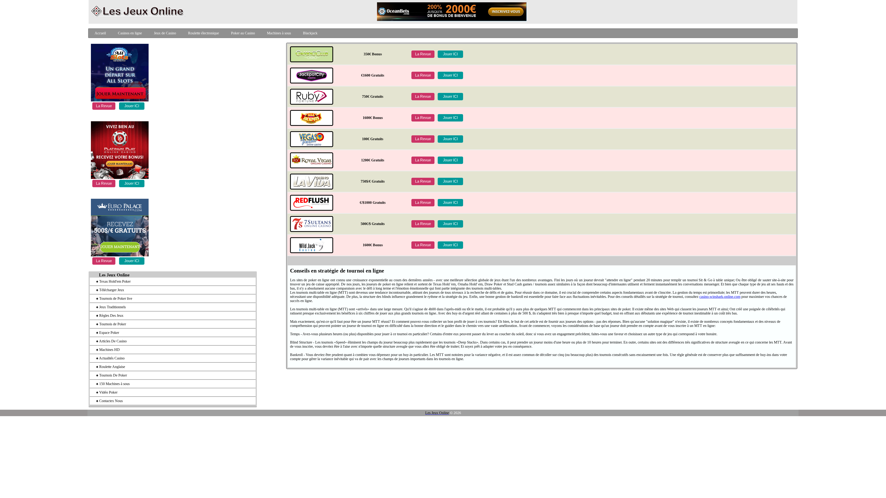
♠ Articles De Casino (109, 341)
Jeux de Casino (165, 33)
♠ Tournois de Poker (109, 324)
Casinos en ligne (130, 33)
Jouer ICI (131, 106)
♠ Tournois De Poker (109, 375)
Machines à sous (279, 33)
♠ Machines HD (106, 350)
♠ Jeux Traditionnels (109, 307)
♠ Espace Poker (105, 333)
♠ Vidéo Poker (104, 392)
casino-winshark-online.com (719, 297)
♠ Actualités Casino (108, 358)
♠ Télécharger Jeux (108, 290)
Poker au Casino (243, 33)
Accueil (100, 33)
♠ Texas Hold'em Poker (111, 281)
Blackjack (310, 33)
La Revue (104, 106)
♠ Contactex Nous (107, 401)
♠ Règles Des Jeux (107, 315)
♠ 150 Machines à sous (111, 384)
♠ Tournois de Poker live (112, 298)
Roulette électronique (203, 33)
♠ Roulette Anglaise (108, 367)
